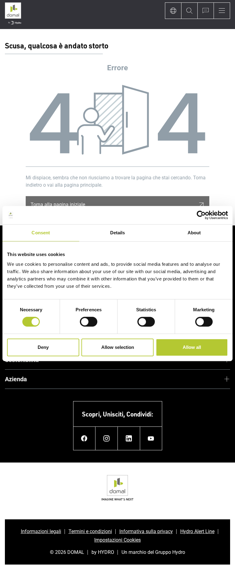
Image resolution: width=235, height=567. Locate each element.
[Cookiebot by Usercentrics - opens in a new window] (201, 215)
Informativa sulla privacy (146, 531)
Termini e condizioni (90, 531)
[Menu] (222, 10)
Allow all (192, 347)
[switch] (88, 322)
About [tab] (194, 232)
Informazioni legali (41, 531)
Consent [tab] (41, 232)
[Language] (173, 10)
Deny (43, 347)
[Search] (189, 10)
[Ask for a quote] (205, 10)
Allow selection (117, 347)
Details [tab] (117, 232)
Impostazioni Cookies (117, 540)
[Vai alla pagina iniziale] (13, 14)
